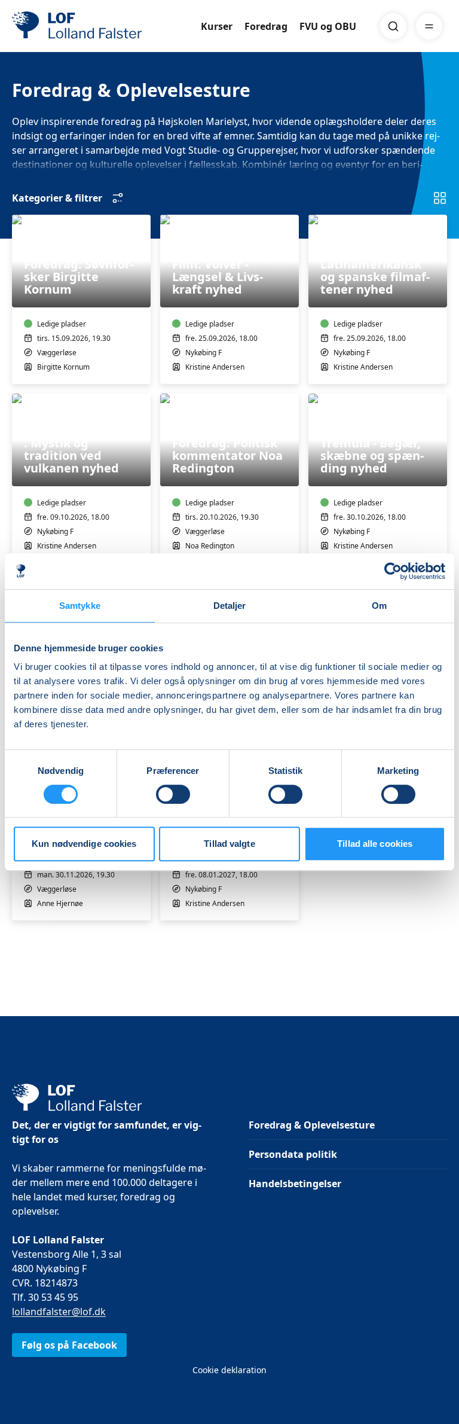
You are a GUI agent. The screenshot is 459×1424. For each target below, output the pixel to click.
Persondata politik (293, 1154)
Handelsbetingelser (295, 1183)
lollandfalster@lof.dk (59, 1311)
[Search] (393, 26)
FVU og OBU (327, 26)
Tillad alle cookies (374, 843)
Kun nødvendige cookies (84, 843)
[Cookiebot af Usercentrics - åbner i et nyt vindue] (393, 571)
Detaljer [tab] (229, 605)
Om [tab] (379, 605)
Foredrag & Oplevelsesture (312, 1125)
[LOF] (99, 26)
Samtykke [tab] (79, 605)
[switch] (173, 794)
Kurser (216, 26)
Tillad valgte (229, 843)
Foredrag (265, 26)
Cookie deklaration (229, 1370)
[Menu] (429, 26)
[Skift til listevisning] (440, 198)
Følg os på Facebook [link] (69, 1345)
